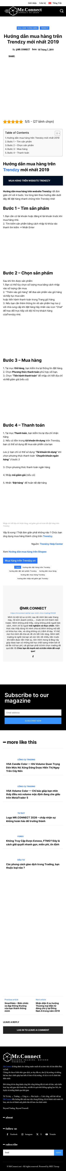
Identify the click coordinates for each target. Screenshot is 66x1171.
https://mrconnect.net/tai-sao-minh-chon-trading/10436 (33, 613)
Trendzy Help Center (51, 543)
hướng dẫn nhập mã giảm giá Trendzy (32, 578)
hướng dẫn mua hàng (47, 571)
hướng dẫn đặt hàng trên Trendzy (36, 567)
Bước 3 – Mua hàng (17, 149)
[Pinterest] (47, 56)
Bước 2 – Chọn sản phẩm (20, 145)
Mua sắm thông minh (28, 28)
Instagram (28, 1134)
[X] (40, 56)
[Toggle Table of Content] (55, 133)
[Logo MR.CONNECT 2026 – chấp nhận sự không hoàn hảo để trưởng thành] (9, 810)
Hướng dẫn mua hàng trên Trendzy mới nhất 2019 (33, 137)
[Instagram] (22, 1134)
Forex (20, 836)
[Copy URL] (26, 56)
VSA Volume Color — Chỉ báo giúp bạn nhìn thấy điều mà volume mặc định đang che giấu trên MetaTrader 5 (33, 794)
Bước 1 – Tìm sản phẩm (19, 141)
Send (58, 1153)
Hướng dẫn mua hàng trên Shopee (28, 551)
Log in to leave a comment (33, 1030)
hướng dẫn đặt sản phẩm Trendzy (23, 571)
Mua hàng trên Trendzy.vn (20, 560)
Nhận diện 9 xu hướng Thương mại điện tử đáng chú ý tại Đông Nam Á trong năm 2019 (48, 1007)
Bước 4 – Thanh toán (18, 152)
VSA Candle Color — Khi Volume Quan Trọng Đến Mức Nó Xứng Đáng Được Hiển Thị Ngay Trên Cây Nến (33, 767)
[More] (54, 56)
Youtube (53, 1134)
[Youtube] (47, 1134)
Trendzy (44, 28)
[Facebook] (19, 56)
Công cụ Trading (26, 760)
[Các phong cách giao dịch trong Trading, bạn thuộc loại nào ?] (9, 856)
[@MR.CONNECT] (33, 596)
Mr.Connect (7, 1066)
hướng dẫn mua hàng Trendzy (33, 575)
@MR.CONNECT (23, 49)
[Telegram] (33, 56)
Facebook (13, 1134)
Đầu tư (21, 860)
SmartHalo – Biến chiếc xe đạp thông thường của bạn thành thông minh (16, 1007)
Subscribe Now (33, 721)
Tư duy (21, 813)
